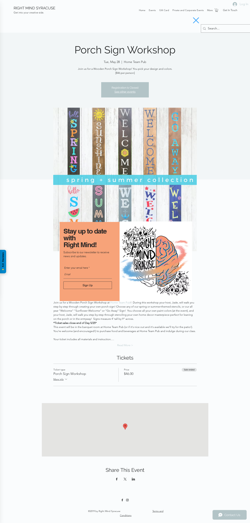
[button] (196, 20)
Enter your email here (76, 268)
